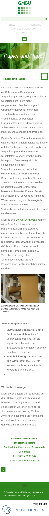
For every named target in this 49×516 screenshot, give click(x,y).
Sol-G (19, 219)
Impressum (36, 25)
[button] (24, 39)
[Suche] (46, 19)
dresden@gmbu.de (29, 460)
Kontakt (12, 25)
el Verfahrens (29, 219)
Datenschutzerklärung (24, 29)
